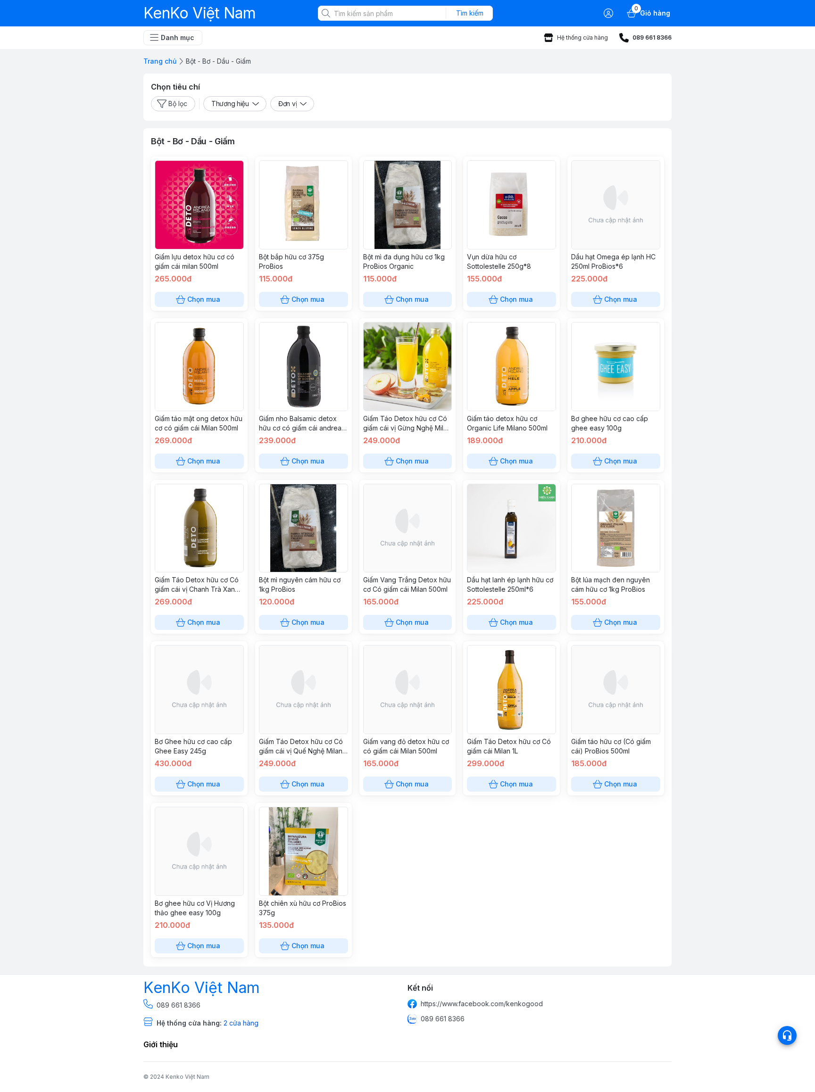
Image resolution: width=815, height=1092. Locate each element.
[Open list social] (787, 1035)
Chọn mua (203, 299)
